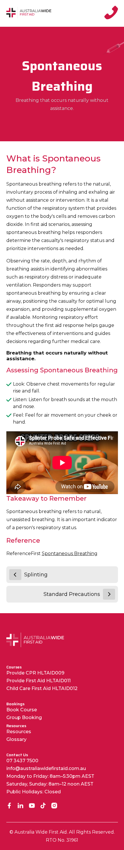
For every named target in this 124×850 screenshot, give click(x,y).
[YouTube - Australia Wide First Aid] (32, 806)
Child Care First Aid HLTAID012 (42, 688)
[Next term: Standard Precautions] (109, 594)
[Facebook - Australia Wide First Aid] (9, 806)
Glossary (16, 739)
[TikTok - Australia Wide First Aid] (43, 806)
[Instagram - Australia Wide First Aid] (54, 806)
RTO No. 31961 (62, 840)
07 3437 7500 (22, 760)
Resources (18, 731)
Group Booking (24, 717)
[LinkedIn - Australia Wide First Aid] (21, 806)
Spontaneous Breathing (69, 553)
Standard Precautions (72, 594)
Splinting (36, 574)
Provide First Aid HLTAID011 (38, 680)
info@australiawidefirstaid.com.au (46, 768)
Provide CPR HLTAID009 (35, 673)
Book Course (21, 709)
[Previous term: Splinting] (15, 574)
